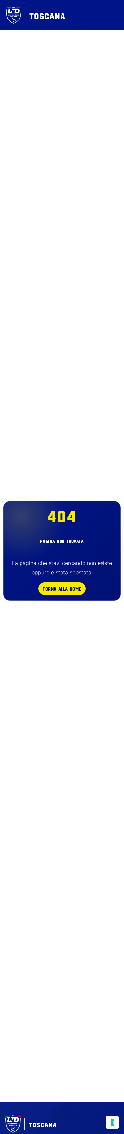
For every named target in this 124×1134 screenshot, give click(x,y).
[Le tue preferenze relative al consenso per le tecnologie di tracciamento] (112, 1122)
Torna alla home (62, 588)
